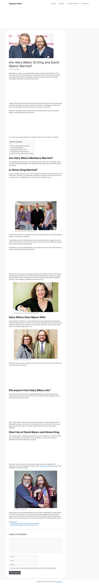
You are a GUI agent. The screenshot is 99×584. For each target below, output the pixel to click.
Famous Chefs (15, 4)
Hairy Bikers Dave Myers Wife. (19, 149)
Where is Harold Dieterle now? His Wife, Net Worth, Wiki (24, 525)
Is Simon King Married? (17, 147)
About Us (53, 3)
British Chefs (14, 521)
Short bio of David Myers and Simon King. (22, 153)
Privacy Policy (85, 3)
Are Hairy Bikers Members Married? (20, 146)
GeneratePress (58, 581)
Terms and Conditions (73, 3)
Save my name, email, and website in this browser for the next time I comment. (34, 568)
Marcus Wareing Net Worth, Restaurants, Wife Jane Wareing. (25, 523)
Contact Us (61, 3)
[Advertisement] (49, 18)
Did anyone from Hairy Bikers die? (20, 151)
